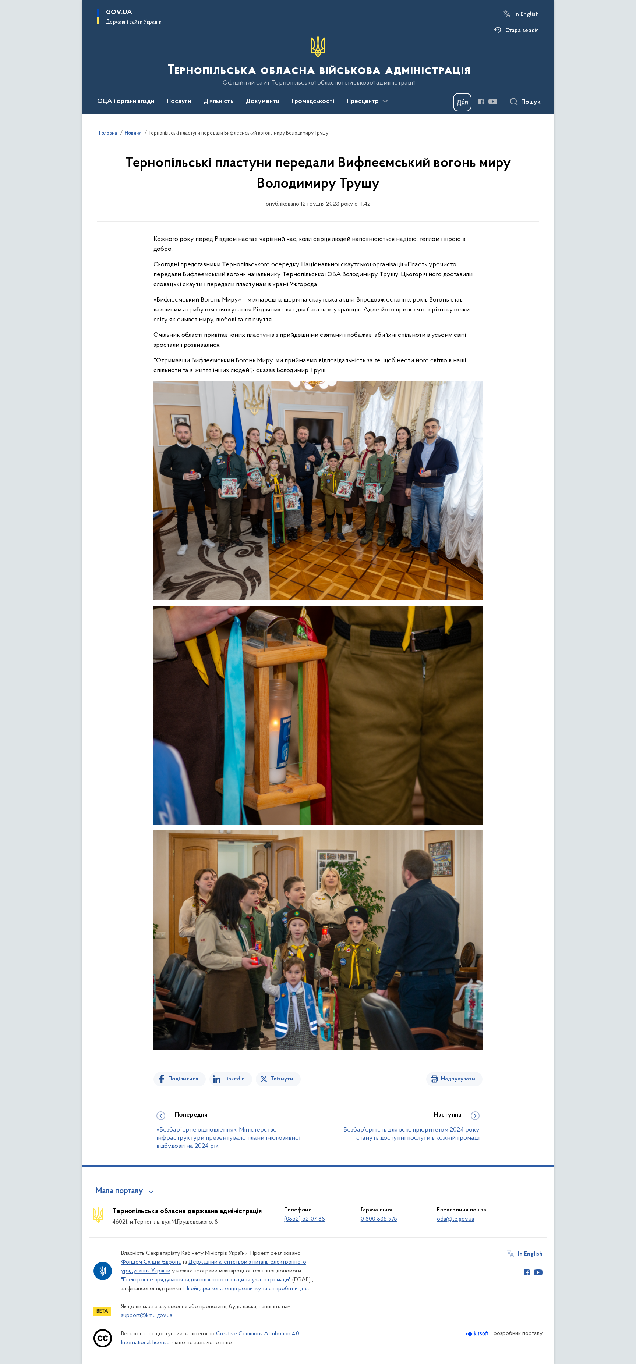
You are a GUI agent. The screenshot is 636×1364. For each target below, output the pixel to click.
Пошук (531, 102)
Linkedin (234, 1079)
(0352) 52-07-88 (304, 1219)
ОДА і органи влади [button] (125, 101)
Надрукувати (458, 1079)
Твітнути (282, 1079)
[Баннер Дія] (462, 102)
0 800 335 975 (379, 1219)
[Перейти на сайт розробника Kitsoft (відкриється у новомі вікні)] (478, 1333)
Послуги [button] (179, 101)
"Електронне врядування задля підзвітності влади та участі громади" (206, 1280)
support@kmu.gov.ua (146, 1315)
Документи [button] (262, 101)
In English (526, 14)
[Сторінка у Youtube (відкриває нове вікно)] (492, 101)
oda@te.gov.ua (455, 1219)
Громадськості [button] (313, 101)
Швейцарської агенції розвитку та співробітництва (246, 1289)
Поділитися (183, 1079)
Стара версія (522, 30)
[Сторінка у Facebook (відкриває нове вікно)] (481, 101)
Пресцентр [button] (363, 101)
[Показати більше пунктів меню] (385, 101)
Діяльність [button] (218, 101)
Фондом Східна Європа (151, 1262)
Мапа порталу (119, 1191)
